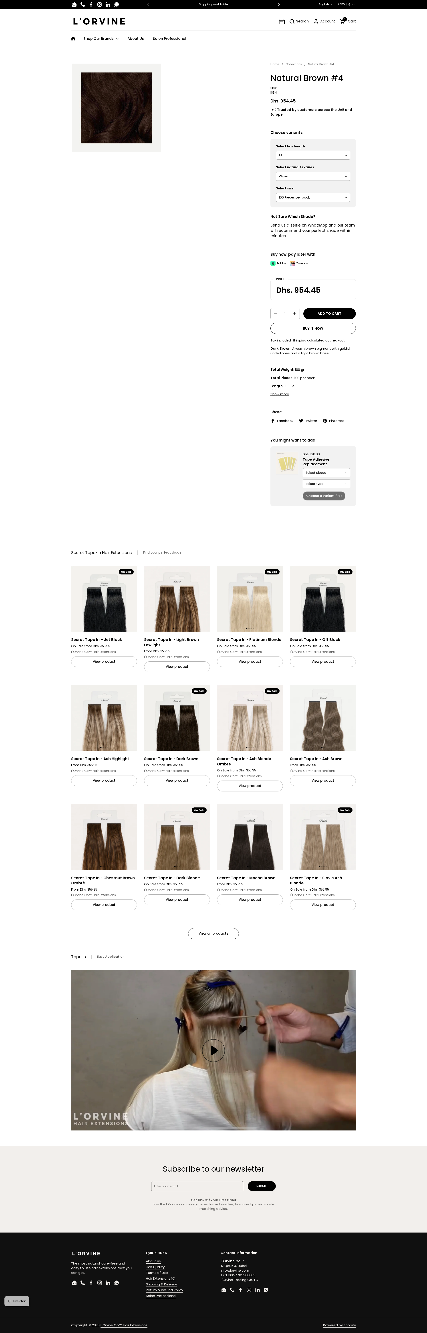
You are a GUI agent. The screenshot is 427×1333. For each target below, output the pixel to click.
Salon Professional (161, 1295)
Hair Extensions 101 (160, 1278)
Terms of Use (157, 1272)
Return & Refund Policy (164, 1290)
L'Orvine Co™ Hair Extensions (124, 1325)
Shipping (299, 340)
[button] (299, 21)
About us (153, 1261)
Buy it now (313, 328)
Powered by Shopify (339, 1325)
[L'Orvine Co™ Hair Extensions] (99, 21)
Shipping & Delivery (161, 1284)
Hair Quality (155, 1267)
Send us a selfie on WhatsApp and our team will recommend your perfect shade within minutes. (312, 230)
